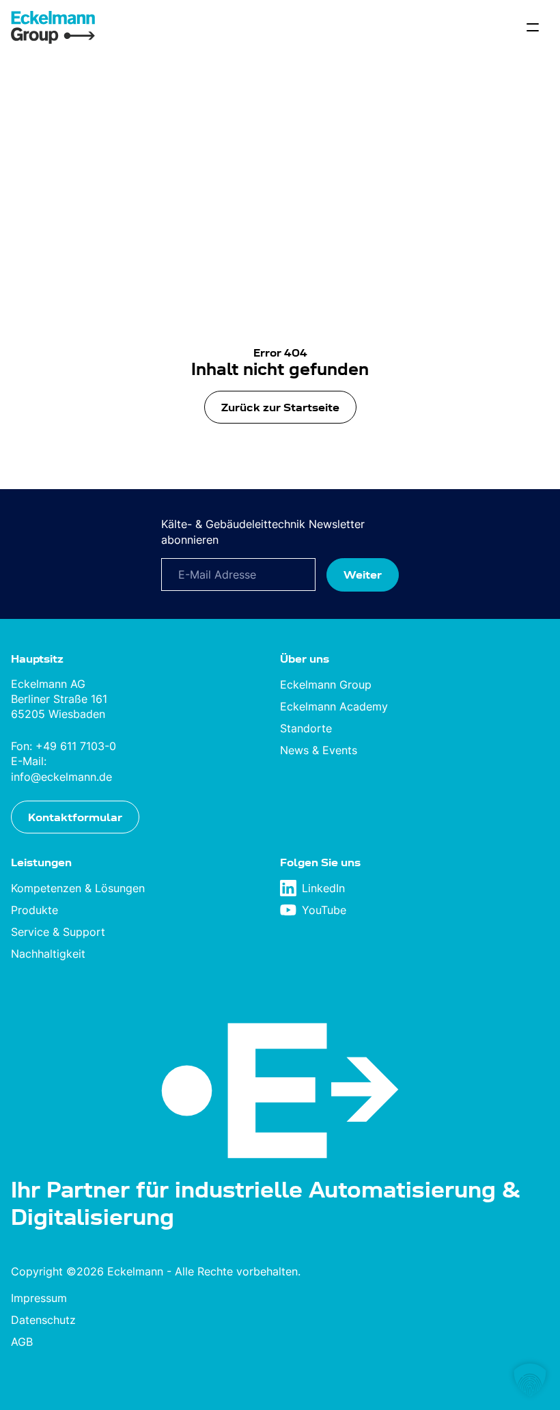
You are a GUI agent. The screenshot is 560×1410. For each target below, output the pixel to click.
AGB (22, 1342)
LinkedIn (323, 888)
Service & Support (58, 932)
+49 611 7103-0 (76, 746)
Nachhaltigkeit (48, 953)
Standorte (306, 728)
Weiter (363, 574)
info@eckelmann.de (61, 777)
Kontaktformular (75, 817)
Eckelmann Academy (334, 706)
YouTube (324, 910)
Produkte (34, 910)
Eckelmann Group (326, 684)
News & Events (318, 750)
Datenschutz (43, 1320)
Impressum (39, 1298)
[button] (530, 1380)
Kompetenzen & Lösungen (78, 888)
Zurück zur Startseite (280, 407)
